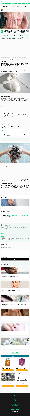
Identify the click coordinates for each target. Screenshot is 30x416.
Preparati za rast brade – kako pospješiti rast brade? (11, 276)
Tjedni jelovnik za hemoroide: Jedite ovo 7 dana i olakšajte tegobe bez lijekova (15, 207)
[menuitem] (25, 1)
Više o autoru (2, 229)
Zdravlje (9, 3)
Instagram (17, 409)
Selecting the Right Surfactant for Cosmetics (10, 219)
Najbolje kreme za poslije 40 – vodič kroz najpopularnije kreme (12, 290)
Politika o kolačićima (15, 405)
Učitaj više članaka (15, 352)
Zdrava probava (3, 3)
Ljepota (18, 3)
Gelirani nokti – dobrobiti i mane (7, 332)
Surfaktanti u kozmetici (5, 213)
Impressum (15, 399)
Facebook (12, 409)
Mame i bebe (26, 3)
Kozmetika (3, 331)
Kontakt (15, 400)
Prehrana (13, 3)
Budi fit (22, 3)
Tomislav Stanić (5, 224)
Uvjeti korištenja (15, 401)
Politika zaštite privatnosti (15, 404)
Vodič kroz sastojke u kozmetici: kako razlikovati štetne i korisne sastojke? (14, 304)
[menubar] (25, 1)
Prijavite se (15, 259)
